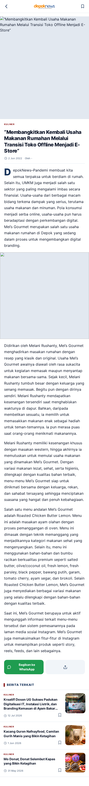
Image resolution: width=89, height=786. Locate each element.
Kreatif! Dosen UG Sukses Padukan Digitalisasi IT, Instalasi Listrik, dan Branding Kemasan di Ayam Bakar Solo (31, 706)
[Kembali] (6, 6)
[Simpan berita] (82, 6)
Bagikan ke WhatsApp (27, 667)
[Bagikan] (65, 667)
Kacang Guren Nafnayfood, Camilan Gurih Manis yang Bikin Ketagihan (31, 733)
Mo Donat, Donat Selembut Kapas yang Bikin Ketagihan (29, 761)
